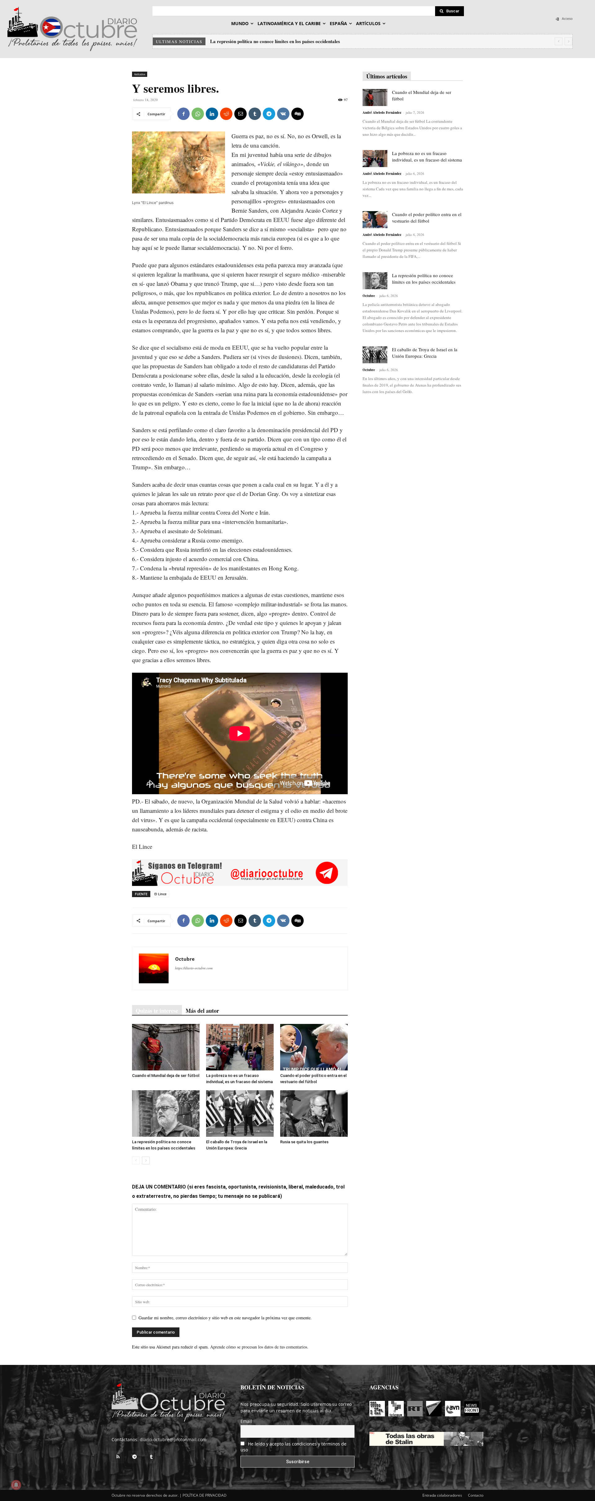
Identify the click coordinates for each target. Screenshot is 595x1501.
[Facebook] (183, 114)
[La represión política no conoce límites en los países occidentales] (166, 1113)
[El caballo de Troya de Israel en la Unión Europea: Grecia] (240, 1113)
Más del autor (202, 1011)
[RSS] (118, 1457)
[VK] (283, 114)
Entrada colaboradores (442, 1495)
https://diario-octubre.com (194, 968)
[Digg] (297, 114)
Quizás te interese (157, 1011)
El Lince (160, 894)
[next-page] (146, 1160)
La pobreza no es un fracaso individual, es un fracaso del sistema (427, 156)
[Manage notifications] (16, 1485)
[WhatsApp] (198, 114)
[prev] (558, 41)
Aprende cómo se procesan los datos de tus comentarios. (259, 1347)
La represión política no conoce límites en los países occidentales (424, 278)
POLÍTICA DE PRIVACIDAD (205, 1495)
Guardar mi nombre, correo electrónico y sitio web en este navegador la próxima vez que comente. (225, 1318)
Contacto (475, 1495)
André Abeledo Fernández (382, 112)
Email (246, 1421)
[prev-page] (136, 1160)
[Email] (240, 114)
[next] (568, 41)
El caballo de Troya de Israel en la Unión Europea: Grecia (424, 352)
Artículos (139, 74)
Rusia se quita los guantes (304, 1142)
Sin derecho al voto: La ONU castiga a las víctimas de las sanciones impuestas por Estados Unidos (309, 41)
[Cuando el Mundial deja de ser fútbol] (166, 1047)
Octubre (185, 959)
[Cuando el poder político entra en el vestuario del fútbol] (314, 1047)
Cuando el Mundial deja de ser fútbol (165, 1075)
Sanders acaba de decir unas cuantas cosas (181, 484)
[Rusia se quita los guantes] (314, 1113)
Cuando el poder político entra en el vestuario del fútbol (426, 217)
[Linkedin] (212, 114)
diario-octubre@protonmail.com (173, 1439)
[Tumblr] (255, 114)
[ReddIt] (226, 114)
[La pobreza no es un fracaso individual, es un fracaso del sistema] (240, 1047)
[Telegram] (269, 114)
